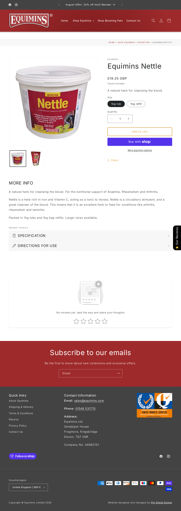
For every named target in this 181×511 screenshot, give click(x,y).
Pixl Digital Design (161, 502)
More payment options (140, 150)
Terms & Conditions (21, 413)
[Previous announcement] (59, 4)
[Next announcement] (122, 4)
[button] (153, 21)
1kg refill (136, 103)
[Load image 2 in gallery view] (36, 158)
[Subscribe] (118, 373)
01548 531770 (85, 408)
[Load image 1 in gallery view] (18, 158)
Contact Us (16, 431)
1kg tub (116, 103)
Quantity (112, 111)
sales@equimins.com (89, 400)
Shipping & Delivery (21, 406)
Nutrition (144, 42)
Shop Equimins (126, 42)
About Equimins (18, 400)
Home (112, 42)
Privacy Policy (18, 425)
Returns (13, 419)
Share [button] (114, 160)
